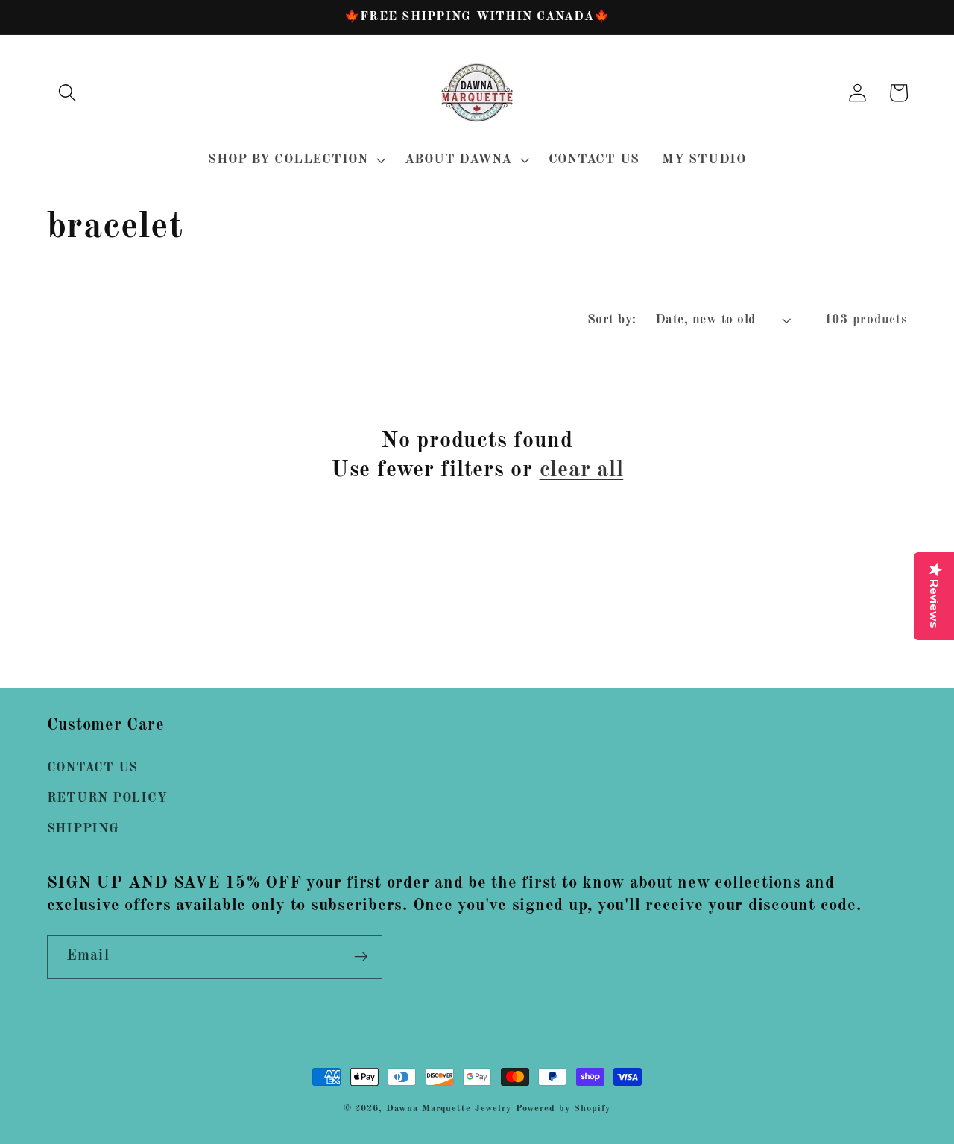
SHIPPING (83, 829)
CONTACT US (93, 768)
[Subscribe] (361, 957)
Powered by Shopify (563, 1108)
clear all (582, 470)
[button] (67, 92)
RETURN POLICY (107, 798)
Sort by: (611, 320)
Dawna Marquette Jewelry (449, 1108)
